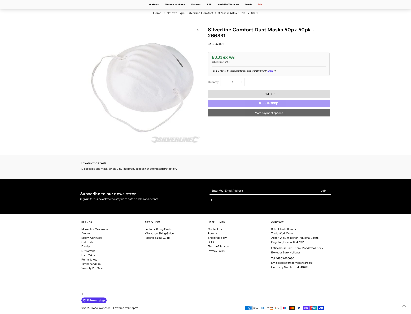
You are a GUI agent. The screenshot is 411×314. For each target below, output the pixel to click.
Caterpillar (87, 242)
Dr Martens (88, 250)
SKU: (211, 43)
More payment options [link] (269, 113)
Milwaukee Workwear (94, 229)
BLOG (211, 242)
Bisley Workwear (91, 237)
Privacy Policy (216, 250)
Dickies (86, 246)
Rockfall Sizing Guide (157, 237)
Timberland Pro (91, 263)
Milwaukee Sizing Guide (159, 233)
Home (157, 13)
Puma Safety (89, 259)
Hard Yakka (88, 255)
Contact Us (215, 229)
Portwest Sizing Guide (158, 229)
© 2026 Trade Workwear (96, 308)
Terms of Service (218, 246)
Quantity (213, 82)
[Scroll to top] (404, 305)
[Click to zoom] (197, 30)
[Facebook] (211, 200)
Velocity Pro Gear (92, 268)
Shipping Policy (217, 237)
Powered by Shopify (125, 308)
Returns (213, 233)
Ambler (86, 233)
